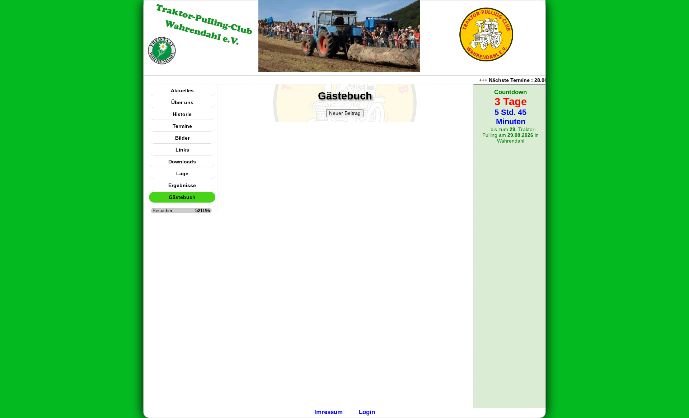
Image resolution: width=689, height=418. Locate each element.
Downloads (182, 161)
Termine (182, 126)
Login (367, 411)
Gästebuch (182, 197)
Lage (182, 173)
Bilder (182, 138)
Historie (182, 114)
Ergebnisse (182, 185)
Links (182, 150)
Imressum (328, 411)
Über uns (182, 102)
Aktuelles (182, 90)
